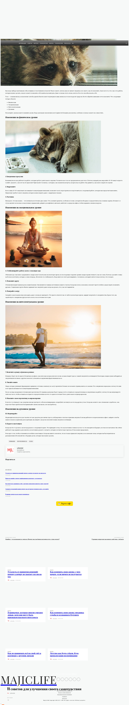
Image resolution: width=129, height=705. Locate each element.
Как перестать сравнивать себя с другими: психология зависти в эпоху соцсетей (26, 484)
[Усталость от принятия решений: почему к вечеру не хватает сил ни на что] (25, 555)
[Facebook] (118, 43)
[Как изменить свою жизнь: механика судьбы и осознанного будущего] (68, 596)
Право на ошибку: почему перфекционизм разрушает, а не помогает (23, 478)
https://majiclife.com (20, 450)
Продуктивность (22, 441)
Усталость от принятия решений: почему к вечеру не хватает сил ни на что (25, 473)
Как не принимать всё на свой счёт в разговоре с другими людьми (24, 654)
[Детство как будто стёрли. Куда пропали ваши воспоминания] (68, 636)
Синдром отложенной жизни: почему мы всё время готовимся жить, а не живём (27, 489)
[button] (126, 43)
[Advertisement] (64, 520)
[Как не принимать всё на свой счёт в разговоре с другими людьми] (25, 636)
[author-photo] (9, 580)
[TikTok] (74, 679)
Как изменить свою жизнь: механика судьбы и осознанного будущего (67, 613)
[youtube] (24, 453)
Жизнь (9, 685)
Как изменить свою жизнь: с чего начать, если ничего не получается (66, 573)
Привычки (12, 441)
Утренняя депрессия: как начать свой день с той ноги (108, 539)
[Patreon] (66, 679)
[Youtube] (16, 467)
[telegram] (22, 453)
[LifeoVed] (8, 693)
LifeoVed (12, 693)
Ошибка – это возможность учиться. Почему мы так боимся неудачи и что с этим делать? (32, 539)
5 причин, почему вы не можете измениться (17, 494)
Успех (31, 441)
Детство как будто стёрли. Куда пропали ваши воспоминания (64, 654)
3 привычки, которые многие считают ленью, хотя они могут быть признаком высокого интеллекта (25, 615)
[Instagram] (121, 43)
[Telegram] (123, 43)
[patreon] (19, 453)
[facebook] (17, 453)
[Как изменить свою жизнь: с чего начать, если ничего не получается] (68, 555)
